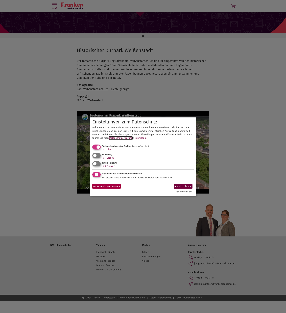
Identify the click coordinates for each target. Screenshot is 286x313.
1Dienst (108, 149)
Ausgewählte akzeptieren (106, 186)
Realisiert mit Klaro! (184, 192)
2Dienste (108, 166)
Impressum (140, 138)
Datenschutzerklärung (120, 138)
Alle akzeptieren (182, 186)
